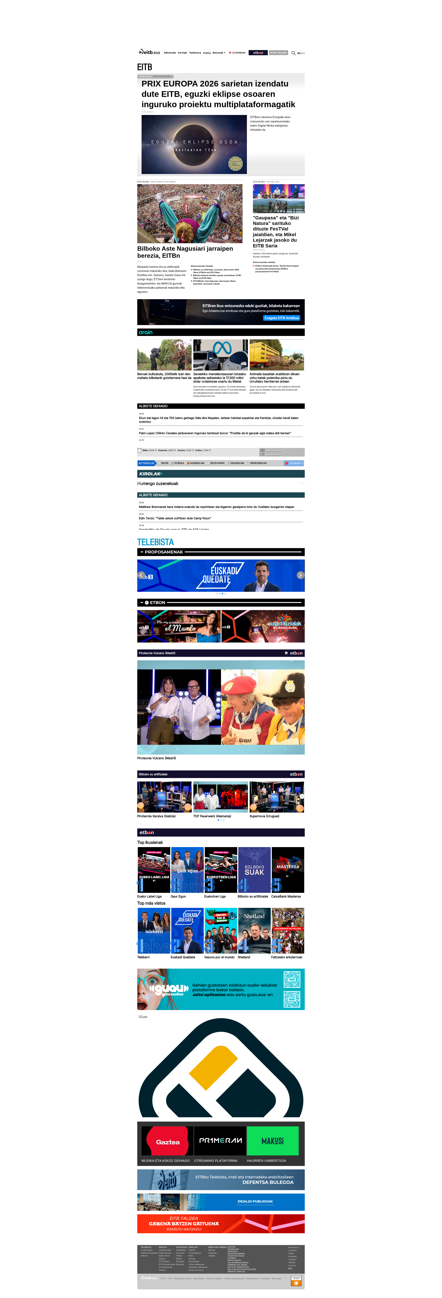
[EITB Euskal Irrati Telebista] (149, 51)
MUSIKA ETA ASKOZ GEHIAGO (166, 1160)
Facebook (292, 1250)
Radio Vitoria (164, 1256)
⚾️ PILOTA (163, 463)
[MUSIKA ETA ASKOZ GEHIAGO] (167, 1140)
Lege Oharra (198, 1278)
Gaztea (162, 1259)
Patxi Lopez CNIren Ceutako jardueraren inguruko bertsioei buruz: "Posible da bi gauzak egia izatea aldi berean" (215, 433)
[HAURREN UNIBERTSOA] (273, 1140)
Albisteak (170, 52)
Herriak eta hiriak (237, 1265)
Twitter (291, 1253)
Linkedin (291, 1262)
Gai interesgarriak (238, 1263)
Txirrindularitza (195, 1253)
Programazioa (146, 1250)
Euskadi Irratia (165, 1250)
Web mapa (276, 1278)
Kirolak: (193, 1247)
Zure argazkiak (274, 450)
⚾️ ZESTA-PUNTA (216, 463)
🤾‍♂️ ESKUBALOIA (235, 463)
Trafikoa (233, 1251)
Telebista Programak (149, 1253)
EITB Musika (164, 1261)
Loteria (232, 1258)
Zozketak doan (236, 1256)
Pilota (191, 1256)
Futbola (192, 1250)
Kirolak (182, 52)
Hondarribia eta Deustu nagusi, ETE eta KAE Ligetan (174, 529)
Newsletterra (293, 1247)
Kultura (179, 1259)
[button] (217, 593)
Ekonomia (180, 1253)
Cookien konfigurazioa (234, 1278)
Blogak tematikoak (238, 1267)
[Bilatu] (294, 53)
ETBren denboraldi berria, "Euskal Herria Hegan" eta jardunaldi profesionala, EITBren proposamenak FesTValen (277, 269)
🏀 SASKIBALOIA (195, 463)
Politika (179, 1256)
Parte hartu (234, 1260)
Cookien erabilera (214, 1278)
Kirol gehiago (194, 1261)
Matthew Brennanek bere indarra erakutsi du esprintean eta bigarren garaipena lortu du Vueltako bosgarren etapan (216, 507)
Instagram (292, 1256)
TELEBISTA (155, 542)
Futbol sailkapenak (196, 1264)
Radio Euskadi (165, 1253)
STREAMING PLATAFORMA (215, 1160)
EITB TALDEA (278, 52)
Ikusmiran (180, 1261)
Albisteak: (182, 1247)
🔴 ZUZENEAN (292, 463)
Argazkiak (212, 1253)
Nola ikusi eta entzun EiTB (242, 1269)
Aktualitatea (181, 1250)
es (303, 53)
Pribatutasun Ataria (182, 1278)
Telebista (195, 52)
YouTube (292, 1266)
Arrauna (192, 1259)
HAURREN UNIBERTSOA (266, 1160)
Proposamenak (164, 551)
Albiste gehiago (153, 406)
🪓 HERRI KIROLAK (257, 463)
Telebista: (146, 1247)
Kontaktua (265, 1278)
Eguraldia (180, 1264)
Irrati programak (165, 1267)
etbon (157, 602)
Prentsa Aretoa (236, 1272)
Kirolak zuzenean (196, 1270)
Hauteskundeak (236, 1254)
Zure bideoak (272, 454)
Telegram (292, 1259)
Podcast (162, 1270)
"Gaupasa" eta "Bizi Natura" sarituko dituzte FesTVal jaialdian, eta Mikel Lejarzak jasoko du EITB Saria (276, 231)
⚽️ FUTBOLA (177, 463)
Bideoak (144, 1256)
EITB (144, 67)
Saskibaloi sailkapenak (198, 1267)
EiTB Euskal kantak (167, 1264)
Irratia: (163, 1247)
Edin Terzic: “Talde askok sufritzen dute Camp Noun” (175, 518)
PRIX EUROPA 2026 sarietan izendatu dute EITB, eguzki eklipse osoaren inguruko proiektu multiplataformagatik (218, 94)
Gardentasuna (252, 1278)
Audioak (211, 1256)
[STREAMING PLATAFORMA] (220, 1140)
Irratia (207, 53)
